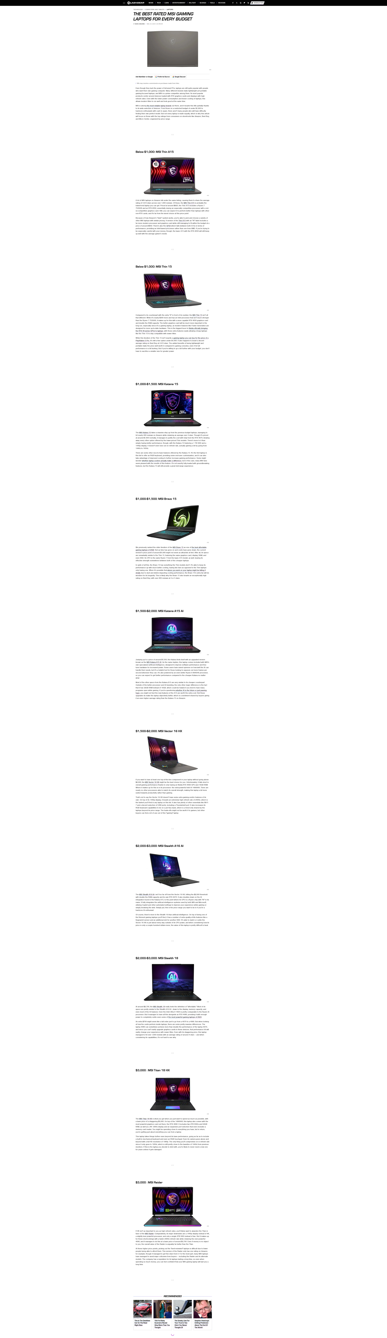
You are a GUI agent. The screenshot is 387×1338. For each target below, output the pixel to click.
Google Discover (180, 77)
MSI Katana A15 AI (154, 662)
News (151, 3)
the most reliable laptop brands (159, 106)
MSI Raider (149, 1234)
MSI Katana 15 (145, 432)
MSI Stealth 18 (159, 1006)
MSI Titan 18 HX (145, 1119)
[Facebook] (232, 2)
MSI (210, 69)
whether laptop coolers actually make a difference (161, 461)
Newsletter (259, 3)
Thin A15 (182, 220)
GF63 (168, 226)
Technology (138, 9)
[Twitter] (236, 2)
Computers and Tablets (154, 9)
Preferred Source (164, 77)
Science (203, 3)
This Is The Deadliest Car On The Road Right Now (142, 1323)
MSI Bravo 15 (178, 547)
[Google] (240, 2)
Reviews (221, 3)
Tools (212, 3)
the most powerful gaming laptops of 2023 (185, 1017)
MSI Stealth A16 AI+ (147, 894)
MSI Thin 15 (197, 315)
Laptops (170, 9)
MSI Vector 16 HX (152, 782)
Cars (167, 3)
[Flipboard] (244, 2)
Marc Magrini (140, 24)
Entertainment (178, 3)
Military (192, 3)
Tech (159, 3)
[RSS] (248, 2)
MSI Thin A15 (189, 203)
